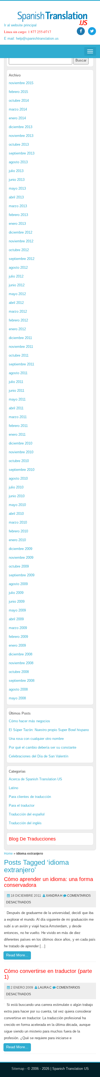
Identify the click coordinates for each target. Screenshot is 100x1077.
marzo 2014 (18, 109)
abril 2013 (16, 197)
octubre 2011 (19, 355)
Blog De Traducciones (32, 839)
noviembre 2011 (21, 347)
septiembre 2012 (21, 259)
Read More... (17, 955)
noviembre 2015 (21, 83)
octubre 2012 (19, 250)
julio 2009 (16, 593)
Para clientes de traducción (30, 797)
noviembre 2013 (21, 136)
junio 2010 (17, 496)
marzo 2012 (18, 311)
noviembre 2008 (21, 663)
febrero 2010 (18, 531)
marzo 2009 (18, 628)
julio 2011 (16, 382)
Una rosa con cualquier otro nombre (36, 739)
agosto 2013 (18, 162)
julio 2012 (16, 276)
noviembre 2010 (21, 452)
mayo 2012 (17, 294)
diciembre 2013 (20, 127)
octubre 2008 (19, 672)
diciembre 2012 (20, 232)
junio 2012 (17, 285)
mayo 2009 (17, 610)
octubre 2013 (19, 144)
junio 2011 (16, 391)
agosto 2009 (18, 584)
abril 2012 (16, 303)
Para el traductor (21, 805)
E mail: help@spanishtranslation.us (31, 38)
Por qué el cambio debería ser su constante (42, 747)
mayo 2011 (17, 399)
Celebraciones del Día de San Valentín (38, 756)
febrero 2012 (18, 320)
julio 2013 (16, 171)
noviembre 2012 (21, 241)
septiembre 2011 (21, 364)
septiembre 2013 (21, 153)
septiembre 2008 (21, 681)
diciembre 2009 (20, 549)
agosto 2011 (18, 373)
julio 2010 (16, 487)
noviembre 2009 (21, 558)
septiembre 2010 (21, 470)
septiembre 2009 (21, 575)
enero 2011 (17, 434)
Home (8, 853)
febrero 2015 (18, 92)
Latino (13, 788)
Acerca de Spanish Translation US (35, 779)
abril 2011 (16, 408)
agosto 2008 (18, 689)
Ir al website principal (20, 25)
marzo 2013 (18, 206)
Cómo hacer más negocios (29, 721)
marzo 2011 (18, 417)
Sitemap (17, 1069)
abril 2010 (16, 514)
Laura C (45, 987)
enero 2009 (17, 645)
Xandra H (54, 896)
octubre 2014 (19, 101)
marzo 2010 (18, 522)
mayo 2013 (17, 188)
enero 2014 (17, 118)
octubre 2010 (19, 461)
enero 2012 (17, 329)
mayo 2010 (17, 505)
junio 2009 (17, 601)
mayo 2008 (17, 698)
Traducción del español (27, 814)
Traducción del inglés (25, 823)
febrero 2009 (18, 637)
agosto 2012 (18, 268)
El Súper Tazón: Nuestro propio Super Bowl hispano (49, 730)
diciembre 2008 (20, 654)
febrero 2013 (18, 215)
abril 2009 (16, 619)
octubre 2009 (19, 566)
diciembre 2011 (20, 338)
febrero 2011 (18, 426)
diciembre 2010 (20, 443)
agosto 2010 (18, 478)
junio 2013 (17, 180)
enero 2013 (17, 224)
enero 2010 (17, 540)
